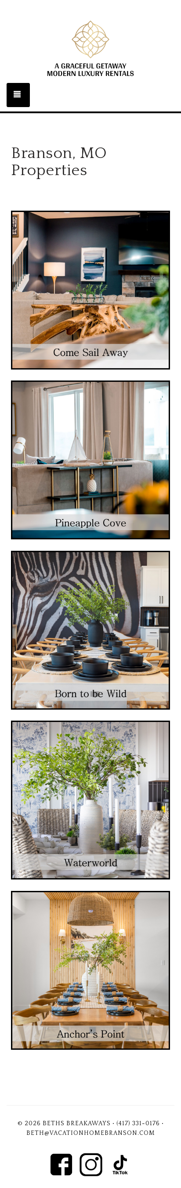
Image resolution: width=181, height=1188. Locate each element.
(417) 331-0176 (138, 1123)
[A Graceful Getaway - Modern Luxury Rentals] (90, 48)
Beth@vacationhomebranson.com (90, 1133)
